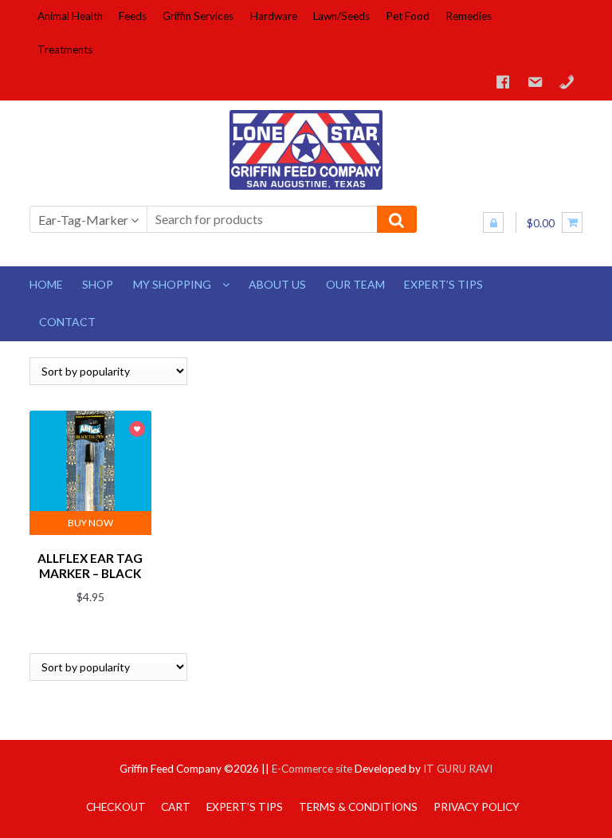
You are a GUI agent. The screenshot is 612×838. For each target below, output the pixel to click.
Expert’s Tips (443, 284)
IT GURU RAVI (457, 768)
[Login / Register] (493, 222)
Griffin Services (198, 16)
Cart (175, 807)
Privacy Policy (477, 807)
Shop (97, 284)
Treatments (64, 49)
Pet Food (408, 16)
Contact (67, 322)
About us (277, 284)
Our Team (355, 284)
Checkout (116, 807)
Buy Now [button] (90, 523)
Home (46, 284)
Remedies (468, 16)
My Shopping (172, 284)
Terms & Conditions (358, 807)
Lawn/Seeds (341, 16)
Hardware (273, 16)
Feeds (133, 16)
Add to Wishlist (137, 430)
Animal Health (70, 16)
